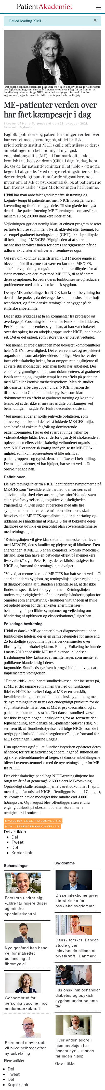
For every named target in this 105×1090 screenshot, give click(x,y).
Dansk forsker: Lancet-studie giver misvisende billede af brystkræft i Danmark (77, 947)
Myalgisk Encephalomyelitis (33, 821)
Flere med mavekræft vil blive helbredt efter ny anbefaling (25, 1048)
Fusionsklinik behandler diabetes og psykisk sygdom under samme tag (78, 997)
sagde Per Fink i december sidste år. (58, 408)
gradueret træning (60, 398)
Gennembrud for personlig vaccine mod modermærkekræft (26, 1003)
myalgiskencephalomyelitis (32, 826)
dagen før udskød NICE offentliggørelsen (45, 791)
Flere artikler (14, 1061)
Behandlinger (16, 865)
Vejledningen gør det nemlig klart (30, 224)
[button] (98, 8)
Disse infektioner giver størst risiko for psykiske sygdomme (77, 900)
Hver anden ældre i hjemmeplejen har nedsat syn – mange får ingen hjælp (75, 1048)
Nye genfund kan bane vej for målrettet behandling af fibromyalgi (26, 955)
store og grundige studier (27, 371)
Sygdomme (65, 863)
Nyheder (27, 127)
